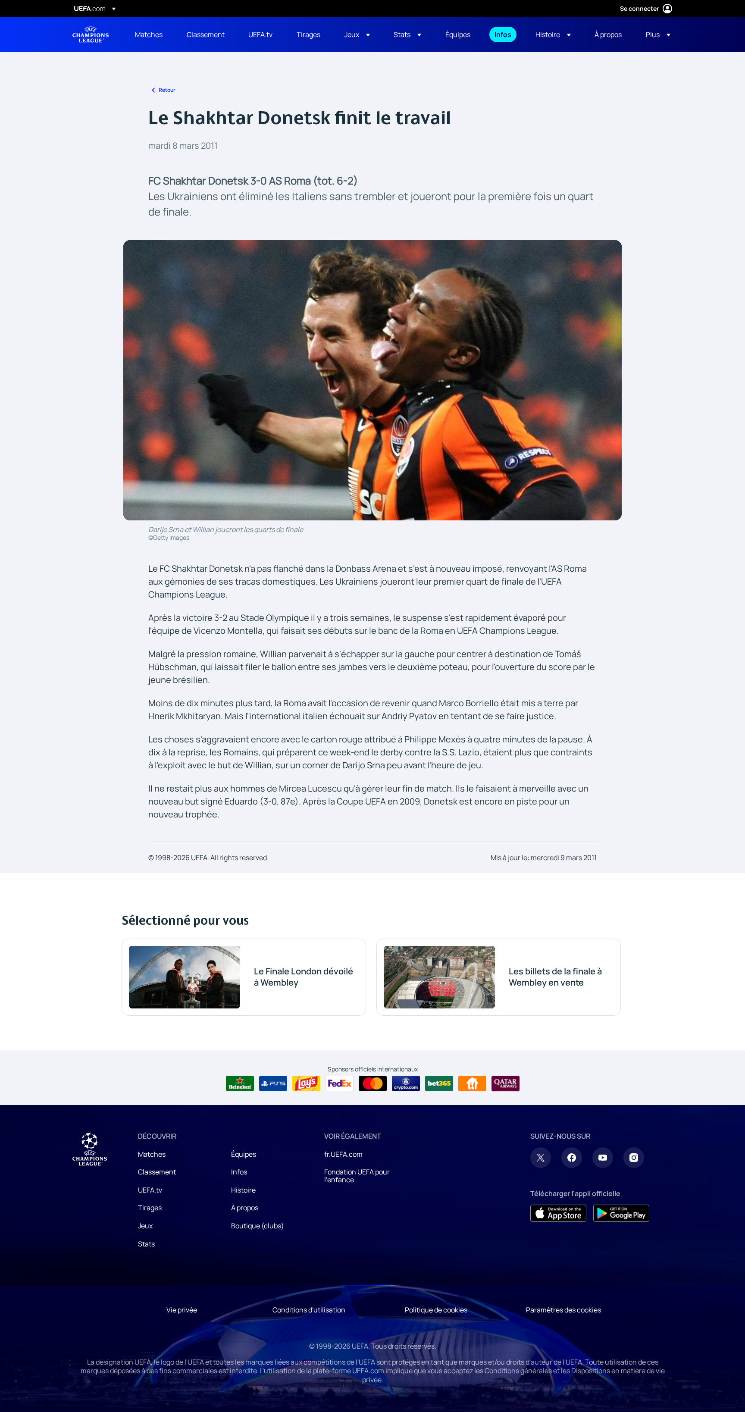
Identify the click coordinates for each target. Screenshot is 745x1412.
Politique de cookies (436, 1310)
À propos (244, 1207)
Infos (239, 1172)
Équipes (243, 1154)
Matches (152, 1154)
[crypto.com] (406, 1083)
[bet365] (439, 1083)
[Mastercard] (373, 1083)
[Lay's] (306, 1083)
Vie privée (181, 1310)
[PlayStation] (273, 1083)
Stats (146, 1244)
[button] (357, 34)
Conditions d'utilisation (308, 1310)
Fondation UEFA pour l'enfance (357, 1175)
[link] (148, 34)
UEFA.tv (150, 1190)
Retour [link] (167, 90)
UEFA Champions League (90, 34)
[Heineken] (240, 1083)
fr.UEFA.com (343, 1154)
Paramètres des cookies (563, 1310)
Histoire (243, 1190)
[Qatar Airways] (505, 1083)
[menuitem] (150, 34)
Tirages (150, 1207)
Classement (157, 1172)
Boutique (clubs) (257, 1225)
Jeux (145, 1225)
